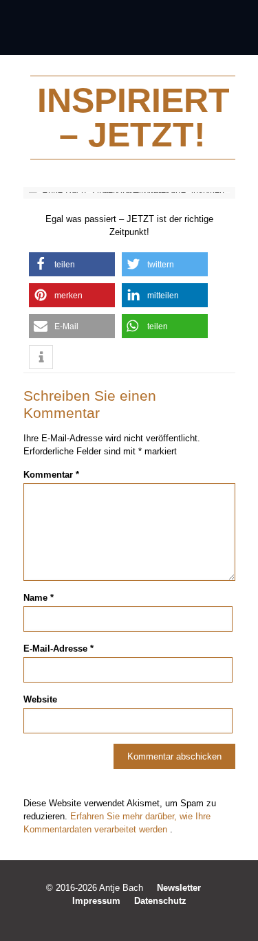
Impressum (96, 901)
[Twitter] (120, 920)
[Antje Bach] (129, 27)
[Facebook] (101, 920)
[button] (72, 264)
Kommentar (51, 474)
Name (38, 598)
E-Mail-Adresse (58, 648)
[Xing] (157, 920)
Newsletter (179, 888)
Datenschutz (160, 901)
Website (40, 699)
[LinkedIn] (138, 920)
